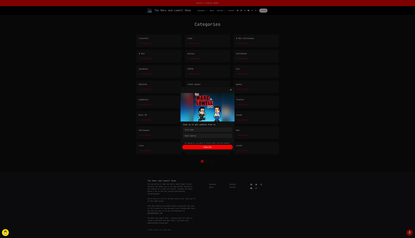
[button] (231, 90)
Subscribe (207, 147)
